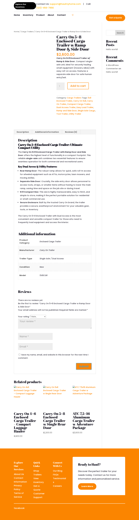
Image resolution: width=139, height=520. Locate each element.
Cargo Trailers (27, 31)
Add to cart (78, 86)
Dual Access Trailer (66, 107)
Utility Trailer (75, 114)
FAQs (56, 474)
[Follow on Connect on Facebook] (112, 3)
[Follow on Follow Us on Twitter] (117, 3)
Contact (61, 15)
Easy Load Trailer (85, 107)
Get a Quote (115, 17)
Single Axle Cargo (86, 110)
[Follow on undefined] (123, 508)
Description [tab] (23, 132)
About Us (19, 474)
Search (120, 33)
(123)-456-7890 (45, 7)
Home (17, 15)
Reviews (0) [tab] (71, 132)
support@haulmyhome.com (65, 4)
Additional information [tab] (47, 132)
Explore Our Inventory (20, 5)
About (51, 15)
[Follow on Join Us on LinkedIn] (123, 3)
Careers (57, 486)
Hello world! (112, 49)
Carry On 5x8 (79, 101)
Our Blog (57, 470)
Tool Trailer (62, 114)
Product (40, 15)
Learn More (87, 486)
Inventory (28, 15)
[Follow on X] (112, 508)
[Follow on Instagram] (117, 508)
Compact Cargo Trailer (79, 104)
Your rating (24, 316)
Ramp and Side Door (66, 110)
